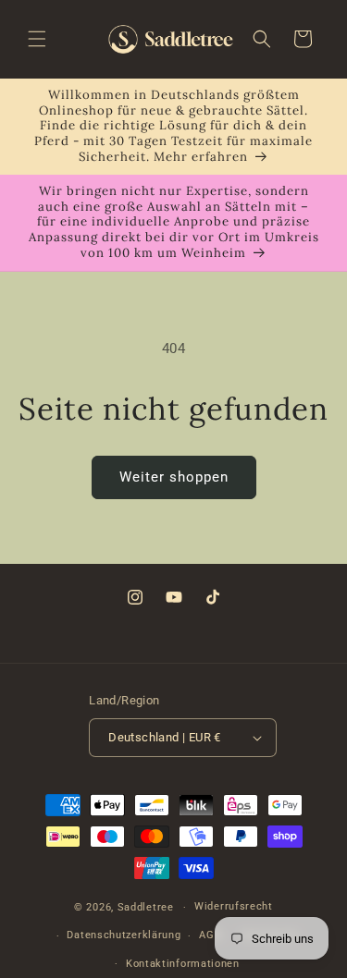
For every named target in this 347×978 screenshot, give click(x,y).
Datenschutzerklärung (123, 935)
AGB (210, 935)
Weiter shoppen (174, 477)
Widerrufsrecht (233, 906)
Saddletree (146, 907)
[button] (37, 38)
